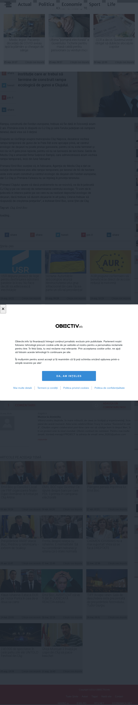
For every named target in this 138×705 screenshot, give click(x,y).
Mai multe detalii (22, 387)
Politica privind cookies (76, 387)
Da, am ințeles (69, 376)
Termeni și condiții (47, 387)
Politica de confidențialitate (110, 387)
